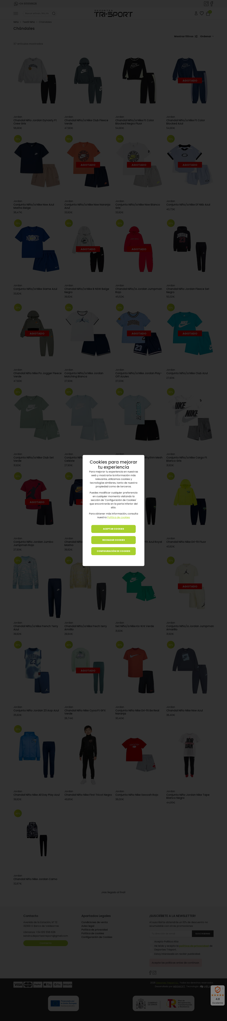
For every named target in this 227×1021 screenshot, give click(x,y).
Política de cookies (118, 517)
